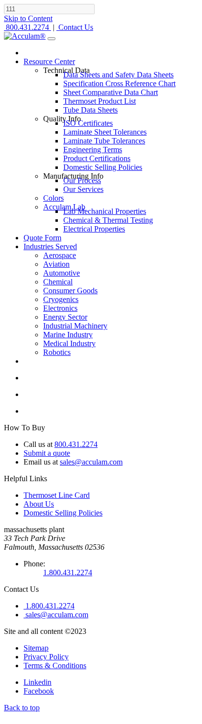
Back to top (22, 707)
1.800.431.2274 (67, 572)
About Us (39, 504)
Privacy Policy (46, 657)
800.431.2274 (76, 444)
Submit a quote (47, 453)
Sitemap (36, 648)
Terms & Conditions (55, 665)
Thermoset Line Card (57, 495)
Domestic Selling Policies (63, 513)
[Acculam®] (25, 36)
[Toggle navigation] (51, 38)
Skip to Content (28, 18)
